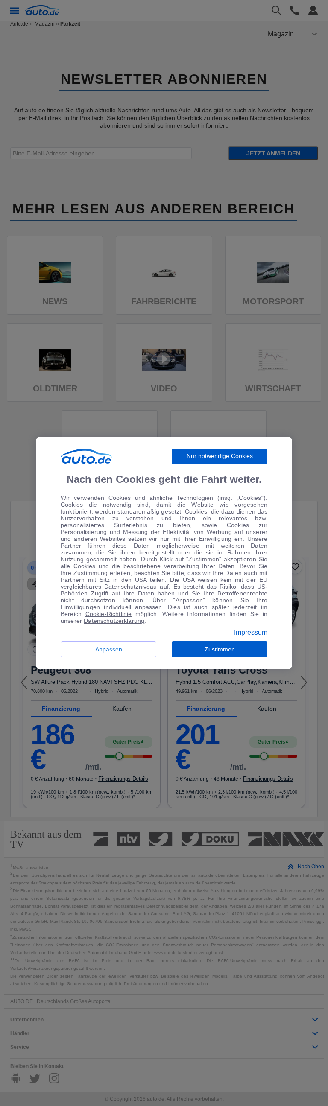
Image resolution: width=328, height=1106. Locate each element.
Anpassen (108, 649)
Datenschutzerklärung (114, 620)
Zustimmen (220, 649)
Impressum (250, 632)
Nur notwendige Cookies (220, 455)
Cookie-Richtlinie (108, 613)
